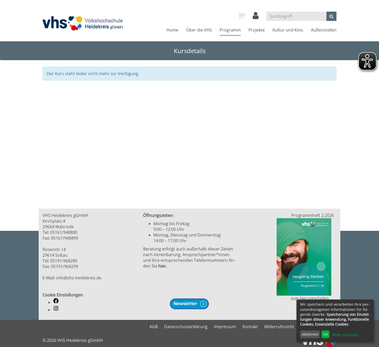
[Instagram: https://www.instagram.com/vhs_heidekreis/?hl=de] (56, 310)
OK (325, 334)
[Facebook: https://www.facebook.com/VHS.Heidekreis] (56, 302)
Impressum (225, 326)
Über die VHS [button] (199, 30)
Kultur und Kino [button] (288, 30)
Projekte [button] (257, 30)
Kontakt (250, 326)
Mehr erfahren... (346, 334)
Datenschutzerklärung (186, 326)
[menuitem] (241, 16)
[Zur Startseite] (83, 23)
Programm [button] (230, 30)
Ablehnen (310, 334)
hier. (162, 266)
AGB (154, 326)
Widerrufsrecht (279, 326)
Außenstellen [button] (323, 30)
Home (172, 30)
